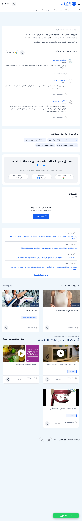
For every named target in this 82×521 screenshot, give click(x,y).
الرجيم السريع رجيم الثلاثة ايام (67, 310)
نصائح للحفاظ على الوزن (45, 145)
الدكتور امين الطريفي (60, 60)
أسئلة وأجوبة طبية (61, 10)
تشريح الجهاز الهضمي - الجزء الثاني (63, 408)
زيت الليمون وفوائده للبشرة (26, 364)
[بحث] (14, 4)
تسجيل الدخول (6, 4)
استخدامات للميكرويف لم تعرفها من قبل (61, 364)
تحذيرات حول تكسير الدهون (67, 145)
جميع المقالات (7, 286)
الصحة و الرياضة (48, 10)
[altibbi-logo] (68, 4)
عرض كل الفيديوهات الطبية (13, 339)
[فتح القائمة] (78, 4)
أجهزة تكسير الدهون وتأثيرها (35, 140)
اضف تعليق (39, 216)
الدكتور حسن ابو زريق (60, 80)
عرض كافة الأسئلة (41, 275)
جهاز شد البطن (31, 310)
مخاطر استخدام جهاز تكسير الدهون (61, 140)
